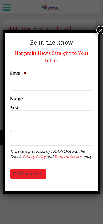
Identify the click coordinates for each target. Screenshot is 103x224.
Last (14, 130)
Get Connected (28, 173)
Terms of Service (68, 156)
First (14, 107)
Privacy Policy (34, 156)
